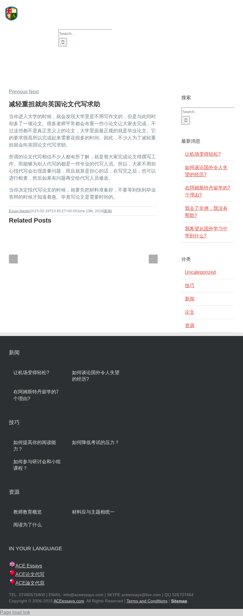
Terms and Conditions (147, 601)
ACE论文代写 (29, 574)
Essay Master (20, 211)
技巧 (189, 285)
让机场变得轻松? (203, 154)
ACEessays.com (69, 601)
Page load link (15, 612)
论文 (189, 312)
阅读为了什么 (27, 524)
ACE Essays (28, 565)
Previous (18, 91)
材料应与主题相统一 (93, 511)
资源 (189, 325)
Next (34, 91)
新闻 (107, 211)
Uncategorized (200, 272)
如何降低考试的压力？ (95, 442)
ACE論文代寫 (29, 583)
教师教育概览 (27, 511)
